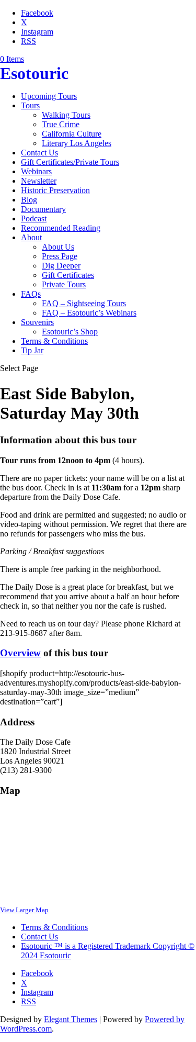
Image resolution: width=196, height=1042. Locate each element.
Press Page (59, 256)
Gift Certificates (68, 275)
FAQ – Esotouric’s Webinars (89, 312)
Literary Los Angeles (76, 143)
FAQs (31, 293)
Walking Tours (66, 114)
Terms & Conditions (54, 341)
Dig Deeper (61, 265)
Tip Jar (32, 350)
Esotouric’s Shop (70, 331)
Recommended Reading (60, 227)
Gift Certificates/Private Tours (70, 162)
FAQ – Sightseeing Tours (84, 303)
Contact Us (39, 152)
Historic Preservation (55, 190)
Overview (20, 652)
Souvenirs (37, 322)
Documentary (43, 209)
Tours (30, 105)
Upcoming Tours (49, 96)
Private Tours (64, 284)
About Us (58, 246)
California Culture (71, 133)
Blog (29, 199)
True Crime (60, 124)
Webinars (36, 171)
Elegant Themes (70, 1019)
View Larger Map (24, 910)
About (31, 237)
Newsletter (38, 180)
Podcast (34, 218)
